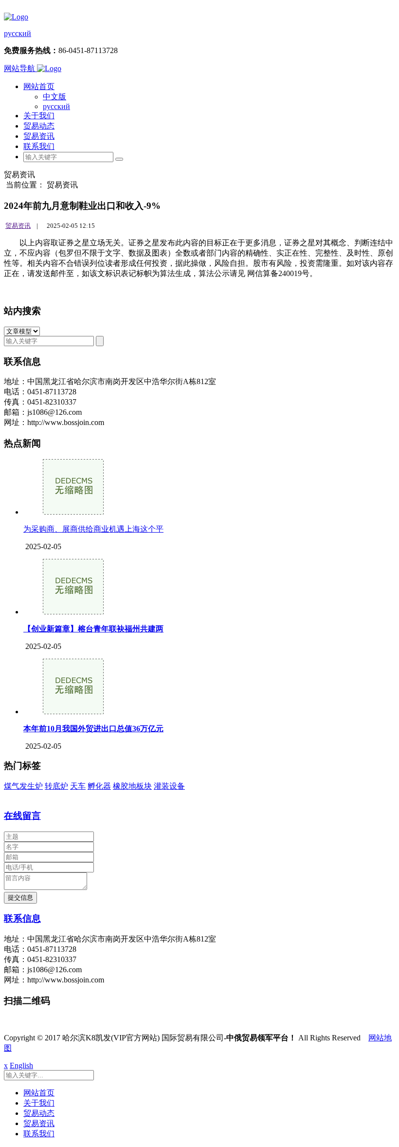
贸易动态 (38, 126)
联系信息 (22, 918)
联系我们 (38, 146)
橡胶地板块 (132, 786)
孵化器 (99, 786)
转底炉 (56, 786)
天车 (78, 786)
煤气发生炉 (23, 786)
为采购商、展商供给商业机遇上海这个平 (93, 529)
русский (17, 33)
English (21, 1065)
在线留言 (22, 816)
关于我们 (38, 115)
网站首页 (38, 86)
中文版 (54, 96)
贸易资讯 (38, 136)
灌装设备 (169, 786)
